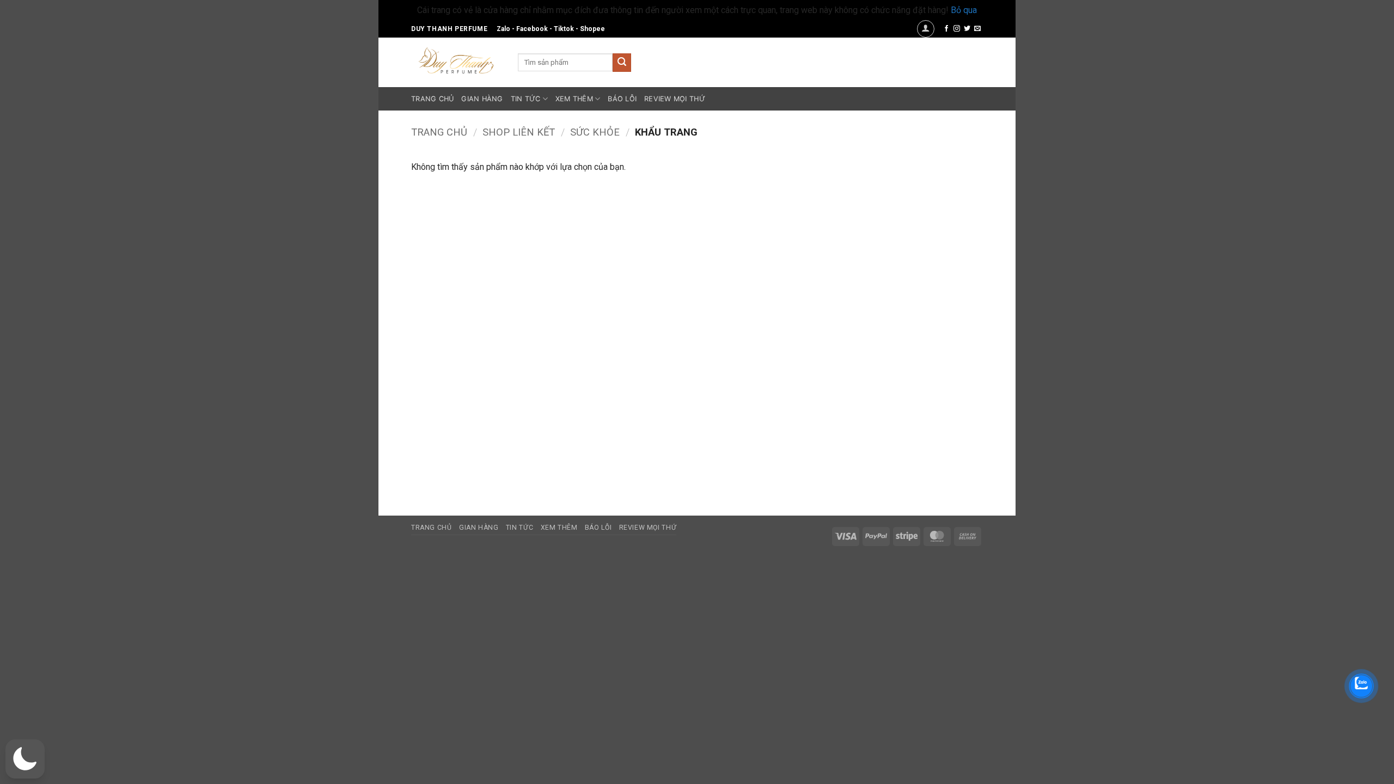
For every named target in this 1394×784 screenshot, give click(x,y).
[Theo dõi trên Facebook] (946, 29)
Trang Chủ (432, 99)
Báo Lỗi (622, 99)
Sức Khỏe (595, 132)
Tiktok (564, 29)
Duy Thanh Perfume (449, 29)
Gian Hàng (482, 99)
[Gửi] (622, 62)
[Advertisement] (911, 323)
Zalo (503, 29)
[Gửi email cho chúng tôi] (977, 29)
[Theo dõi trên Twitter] (967, 29)
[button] (925, 29)
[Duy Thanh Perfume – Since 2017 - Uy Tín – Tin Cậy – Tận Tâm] (456, 59)
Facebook (532, 29)
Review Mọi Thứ (674, 99)
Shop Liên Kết (518, 132)
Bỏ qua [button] (964, 10)
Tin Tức (526, 99)
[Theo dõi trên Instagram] (956, 29)
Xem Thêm (574, 99)
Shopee (592, 29)
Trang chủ (439, 132)
